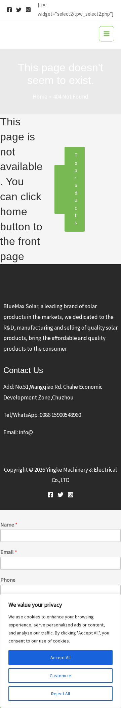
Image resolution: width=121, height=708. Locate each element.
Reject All (60, 694)
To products (76, 189)
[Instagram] (28, 9)
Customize (60, 676)
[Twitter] (19, 9)
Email (8, 552)
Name (8, 524)
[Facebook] (9, 9)
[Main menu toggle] (106, 33)
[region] (60, 651)
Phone (7, 579)
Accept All (60, 658)
